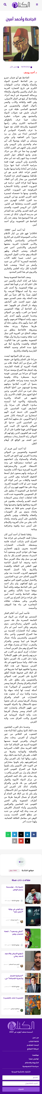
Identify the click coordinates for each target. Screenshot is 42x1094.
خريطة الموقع (33, 1049)
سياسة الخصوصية (31, 1067)
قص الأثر (13, 67)
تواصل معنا (34, 1059)
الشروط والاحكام (32, 1063)
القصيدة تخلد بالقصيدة (13, 998)
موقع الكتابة (28, 871)
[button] (34, 834)
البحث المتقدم (33, 1045)
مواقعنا (35, 1055)
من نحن (35, 1038)
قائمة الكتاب (34, 1042)
